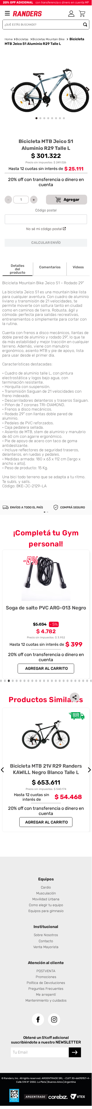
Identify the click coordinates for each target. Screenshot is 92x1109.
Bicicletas (22, 39)
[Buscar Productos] (86, 24)
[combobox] (45, 24)
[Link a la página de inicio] (9, 39)
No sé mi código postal (44, 229)
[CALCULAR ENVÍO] (46, 243)
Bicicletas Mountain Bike (48, 39)
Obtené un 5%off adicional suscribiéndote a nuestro (40, 1039)
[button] (75, 697)
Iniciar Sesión (71, 14)
